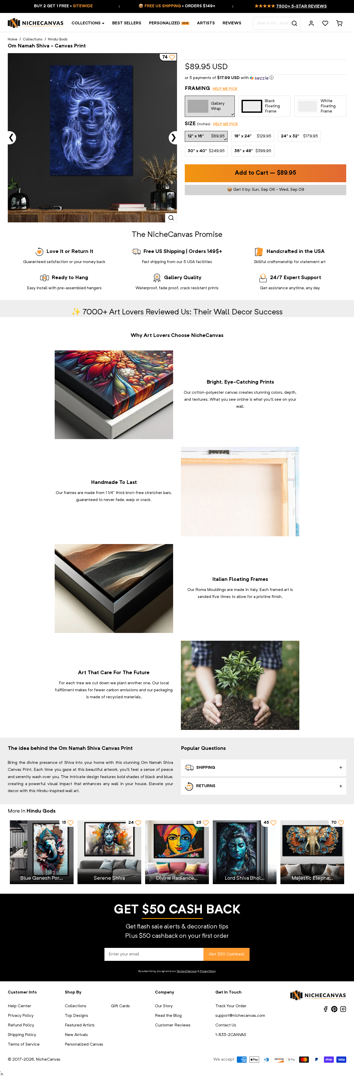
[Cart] (339, 23)
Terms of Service (187, 971)
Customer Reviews (172, 1025)
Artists (206, 23)
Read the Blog (168, 1016)
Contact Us (225, 1025)
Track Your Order (230, 1006)
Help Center (19, 1006)
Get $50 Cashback (226, 954)
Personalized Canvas (84, 1044)
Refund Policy (21, 1025)
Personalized (164, 23)
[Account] (311, 23)
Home (12, 39)
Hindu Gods (58, 39)
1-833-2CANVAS (230, 1035)
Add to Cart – (265, 173)
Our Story (164, 1006)
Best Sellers (126, 23)
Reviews (232, 23)
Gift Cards (120, 1006)
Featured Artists (80, 1025)
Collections (86, 23)
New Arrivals (76, 1035)
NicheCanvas (48, 1060)
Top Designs (76, 1016)
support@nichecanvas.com (240, 1016)
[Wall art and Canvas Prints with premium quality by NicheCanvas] (36, 23)
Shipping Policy (22, 1035)
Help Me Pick (225, 89)
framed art (279, 590)
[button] (265, 78)
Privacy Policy (207, 971)
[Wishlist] (325, 23)
